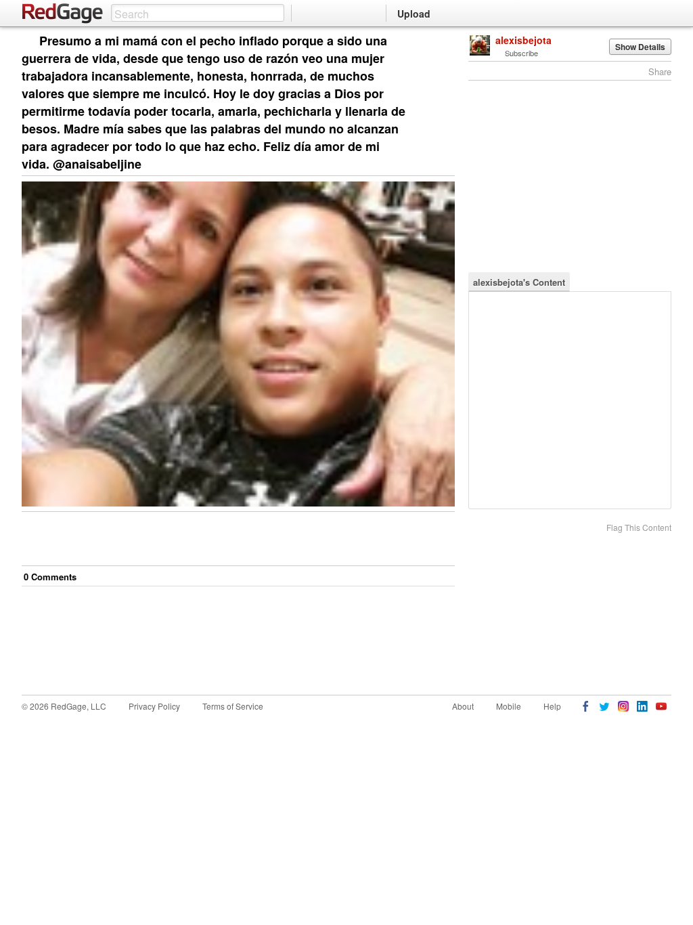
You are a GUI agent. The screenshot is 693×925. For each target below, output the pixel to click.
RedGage (63, 13)
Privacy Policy (154, 706)
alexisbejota (523, 40)
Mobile (508, 706)
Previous (444, 42)
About (463, 706)
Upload (413, 13)
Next (425, 42)
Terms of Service (232, 706)
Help (552, 706)
